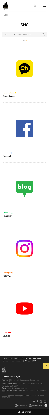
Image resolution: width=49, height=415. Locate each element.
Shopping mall (24, 412)
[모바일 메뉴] (44, 6)
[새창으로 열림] (34, 401)
